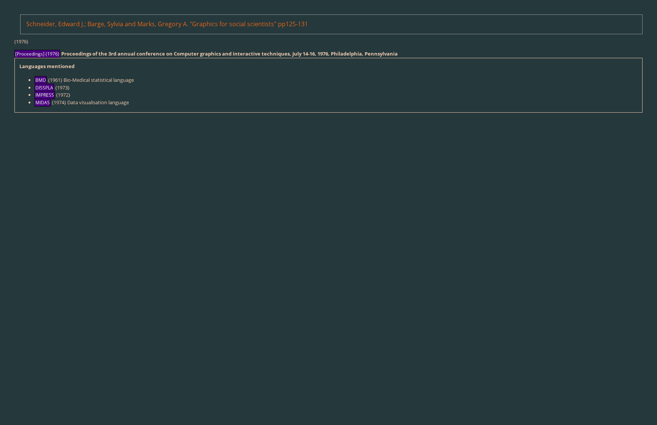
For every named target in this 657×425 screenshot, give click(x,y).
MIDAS (42, 102)
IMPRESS (44, 95)
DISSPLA (44, 87)
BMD (40, 80)
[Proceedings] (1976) (37, 54)
